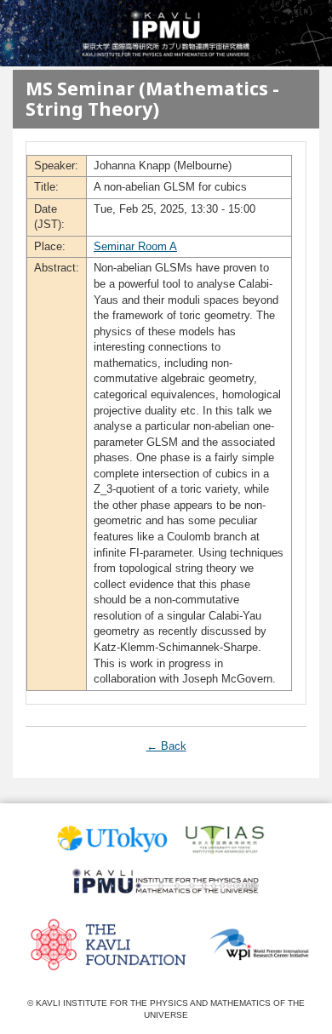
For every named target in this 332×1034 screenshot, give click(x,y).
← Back (166, 746)
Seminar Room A (135, 246)
